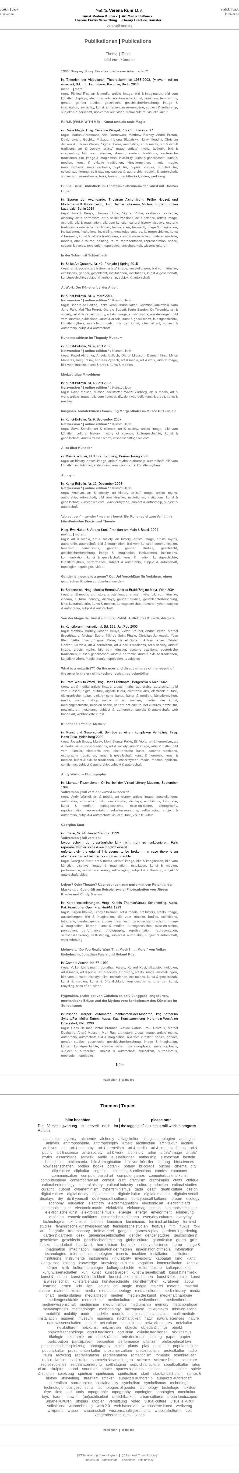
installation (138, 865)
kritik (65, 1268)
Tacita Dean (108, 305)
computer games (131, 1175)
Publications (136, 41)
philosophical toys (177, 1341)
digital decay (77, 1194)
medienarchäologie (176, 1295)
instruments (98, 1258)
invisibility (87, 107)
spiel (168, 1369)
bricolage (147, 1166)
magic (159, 162)
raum (114, 241)
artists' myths (138, 148)
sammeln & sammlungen (112, 1360)
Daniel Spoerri (129, 640)
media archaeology (115, 1291)
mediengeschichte (74, 705)
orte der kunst (127, 323)
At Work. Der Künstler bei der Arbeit (89, 287)
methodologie (83, 1309)
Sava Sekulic (81, 428)
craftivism (137, 1180)
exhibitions (69, 273)
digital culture (93, 691)
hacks (45, 1245)
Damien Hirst (157, 355)
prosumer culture (118, 1350)
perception (69, 930)
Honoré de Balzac (83, 305)
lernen (66, 1286)
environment (161, 1212)
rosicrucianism (54, 1360)
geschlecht (113, 102)
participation (58, 1341)
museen (67, 1318)
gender (66, 102)
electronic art (152, 1203)
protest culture (148, 1350)
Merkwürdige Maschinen (80, 374)
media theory (96, 1295)
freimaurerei (104, 1231)
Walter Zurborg (135, 392)
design (192, 1189)
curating (48, 1189)
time (58, 1392)
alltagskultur (128, 1139)
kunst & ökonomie (172, 1277)
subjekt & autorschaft (76, 112)
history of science (118, 433)
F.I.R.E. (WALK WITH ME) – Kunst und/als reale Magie (103, 122)
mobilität (53, 1314)
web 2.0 (103, 1406)
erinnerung (185, 1212)
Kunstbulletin (121, 300)
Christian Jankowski (154, 305)
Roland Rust (136, 967)
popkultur (120, 167)
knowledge (88, 1263)
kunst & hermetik (122, 654)
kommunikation (72, 557)
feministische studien (130, 1226)
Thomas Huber (107, 213)
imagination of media (153, 1249)
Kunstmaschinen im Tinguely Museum (91, 338)
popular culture (142, 167)
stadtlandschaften (168, 1373)
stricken (108, 1378)
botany (129, 1166)
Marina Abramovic (85, 135)
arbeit (127, 1143)
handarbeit (63, 1245)
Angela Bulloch (107, 355)
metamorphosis (98, 167)
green (181, 1240)
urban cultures (151, 1397)
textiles (189, 1387)
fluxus (185, 1226)
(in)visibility (121, 1258)
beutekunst (54, 1162)
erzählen (56, 1217)
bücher (164, 1166)
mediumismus (114, 1304)
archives (50, 1148)
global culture (137, 1240)
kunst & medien (108, 107)
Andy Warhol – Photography (83, 774)
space (172, 241)
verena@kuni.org (119, 25)
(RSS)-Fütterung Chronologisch (97, 1455)
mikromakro (158, 1309)
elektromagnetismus (143, 1208)
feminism (151, 98)
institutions (88, 231)
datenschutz (109, 1460)
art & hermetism (87, 218)
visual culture (136, 112)
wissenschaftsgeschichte (131, 438)
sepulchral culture (145, 1364)
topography (121, 1392)
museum (85, 1318)
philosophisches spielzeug (63, 1346)
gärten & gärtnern (57, 1235)
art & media (100, 93)
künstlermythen (138, 162)
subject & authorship (161, 107)
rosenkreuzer (185, 1355)
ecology (192, 1199)
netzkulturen (70, 709)
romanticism (141, 1355)
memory (161, 1304)
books (98, 1166)
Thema (111, 54)
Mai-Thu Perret (89, 309)
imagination (79, 1249)
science (143, 1360)
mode (85, 1314)
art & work (80, 314)
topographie (98, 1392)
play (145, 1346)
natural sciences (170, 1318)
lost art (103, 1286)
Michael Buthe (93, 635)
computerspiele (53, 1180)
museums (105, 1318)
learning (49, 1286)
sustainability (107, 1383)
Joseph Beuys (82, 213)
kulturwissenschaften (59, 1272)
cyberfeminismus (116, 1189)
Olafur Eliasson (132, 355)
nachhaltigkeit (128, 1318)
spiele (182, 1369)
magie (172, 162)
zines (140, 1415)
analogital (187, 1139)
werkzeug (158, 176)
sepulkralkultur (176, 1364)
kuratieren (171, 1281)
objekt (177, 1327)
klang (191, 1258)
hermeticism (121, 227)
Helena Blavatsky (124, 139)
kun (84, 1272)
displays (81, 98)
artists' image (122, 93)
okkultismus (181, 1332)
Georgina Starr (72, 825)
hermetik (138, 227)
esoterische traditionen (93, 227)
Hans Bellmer (81, 1028)
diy (120, 396)
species (154, 1369)
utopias (82, 1401)
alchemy (67, 218)
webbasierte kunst (90, 714)
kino (64, 603)
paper (171, 1337)
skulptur (56, 1369)
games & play (147, 1231)
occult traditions (100, 1332)
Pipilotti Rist (80, 93)
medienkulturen (121, 1300)
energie (125, 1212)
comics (161, 1171)
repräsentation (131, 241)
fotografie (170, 801)
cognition (101, 1171)
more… (80, 89)
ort (90, 1337)
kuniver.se (7, 14)
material (173, 1286)
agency (70, 1139)
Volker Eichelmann (84, 967)
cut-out (64, 1189)
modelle (171, 236)
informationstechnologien (91, 1254)
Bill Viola (80, 645)
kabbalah (163, 1258)
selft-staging (100, 171)
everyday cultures (157, 1217)
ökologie (56, 1337)
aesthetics (130, 144)
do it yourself (133, 396)
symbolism (131, 1383)
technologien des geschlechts (68, 1387)
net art (119, 705)
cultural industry (87, 599)
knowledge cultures (128, 231)
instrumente (75, 1258)
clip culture (61, 1171)
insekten (139, 1254)
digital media (103, 1194)
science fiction (166, 1360)
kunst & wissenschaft (135, 236)
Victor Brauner (132, 631)
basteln (189, 1157)
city (193, 1166)
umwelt (72, 1397)
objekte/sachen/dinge (65, 1332)
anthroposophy (105, 1143)
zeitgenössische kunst (113, 1415)
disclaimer (128, 1460)
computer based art (97, 1175)
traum (112, 176)
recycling (67, 986)
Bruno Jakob (128, 305)
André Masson (88, 1032)
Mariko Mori (102, 741)
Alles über (76, 448)
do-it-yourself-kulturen (149, 1199)
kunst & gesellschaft (150, 158)
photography (167, 805)
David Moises (81, 392)
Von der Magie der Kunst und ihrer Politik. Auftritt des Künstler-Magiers (118, 618)
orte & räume (84, 241)
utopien (98, 1401)
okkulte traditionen (152, 1332)
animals (52, 1143)
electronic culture (164, 691)
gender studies (88, 102)
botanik (113, 1166)
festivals (158, 1226)
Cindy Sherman (106, 912)
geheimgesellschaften (107, 1235)
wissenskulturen (155, 245)
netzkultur (170, 705)
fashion (97, 1222)
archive (187, 1143)
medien (135, 700)
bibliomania (77, 1162)
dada (139, 1189)
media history (86, 700)
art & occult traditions (117, 218)
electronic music (88, 1208)
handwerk (84, 1245)
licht (78, 1286)
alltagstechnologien (162, 967)
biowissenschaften (58, 1166)
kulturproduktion (179, 1268)
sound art (90, 1369)
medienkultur (93, 1300)
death (152, 1189)
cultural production (152, 1185)
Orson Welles (89, 144)
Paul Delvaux (155, 1028)
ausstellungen (139, 268)
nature (193, 1318)
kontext (192, 1263)
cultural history (140, 222)
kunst (96, 1272)
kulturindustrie (79, 603)
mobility (70, 1314)
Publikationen (100, 41)
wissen (73, 1410)
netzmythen (111, 1327)
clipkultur (81, 1171)
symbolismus (155, 1383)
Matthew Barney (141, 135)
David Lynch (70, 139)
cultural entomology (58, 1185)
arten (152, 1152)
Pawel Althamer (82, 355)
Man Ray (108, 1032)
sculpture (189, 1360)
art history (98, 268)
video (120, 112)
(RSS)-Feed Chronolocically (140, 1455)
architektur (168, 1143)
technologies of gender (116, 1387)
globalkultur (162, 1240)
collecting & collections (132, 1171)
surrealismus (87, 176)
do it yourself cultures (109, 1199)
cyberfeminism (86, 1189)
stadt (145, 1373)
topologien (94, 245)
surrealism (69, 176)
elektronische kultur (76, 695)
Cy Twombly (159, 309)
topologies (112, 245)
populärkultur (167, 167)
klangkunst (50, 1263)
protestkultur (174, 1350)
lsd (115, 1286)
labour (188, 1281)
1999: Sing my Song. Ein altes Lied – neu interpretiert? (104, 71)
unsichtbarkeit (104, 112)
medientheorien (179, 1300)
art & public (88, 972)
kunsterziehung (85, 1281)
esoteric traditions (143, 153)
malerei (157, 236)
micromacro (134, 1309)
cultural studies (184, 1185)
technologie (180, 1383)
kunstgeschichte (73, 277)
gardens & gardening (179, 1231)
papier (185, 1337)
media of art (113, 700)
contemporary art (84, 1180)
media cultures (147, 1291)
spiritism (171, 760)
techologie (170, 1387)
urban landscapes (182, 1397)
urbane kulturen (59, 1401)
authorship (137, 461)
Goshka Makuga (96, 139)
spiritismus (69, 764)
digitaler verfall (186, 1194)
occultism (125, 1332)
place (119, 1346)
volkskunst (56, 1406)
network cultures (158, 1323)
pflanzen (150, 1341)
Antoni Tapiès (153, 640)
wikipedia (55, 1410)
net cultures (152, 705)
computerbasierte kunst (168, 1175)
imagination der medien (112, 1249)
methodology (110, 1309)
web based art (125, 1406)
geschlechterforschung (142, 102)
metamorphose (72, 167)
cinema (66, 599)
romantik (162, 1355)
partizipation (82, 1341)
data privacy (145, 1460)
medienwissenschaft (59, 1304)
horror (177, 1245)
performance (96, 562)
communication (166, 543)
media (65, 700)
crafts (177, 1180)
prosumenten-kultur (84, 1350)
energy (141, 1212)
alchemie (170, 213)
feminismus (168, 98)
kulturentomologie (88, 1268)
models (66, 241)
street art (90, 1378)
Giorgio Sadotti (114, 309)
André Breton (166, 135)
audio (102, 1157)
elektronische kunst (127, 98)
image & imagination (101, 158)
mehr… (66, 89)
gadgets (124, 1231)
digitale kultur (115, 691)
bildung (164, 1162)
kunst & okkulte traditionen (100, 162)
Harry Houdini (151, 139)
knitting (69, 1263)
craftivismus (159, 1180)
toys (45, 1397)
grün (193, 1240)
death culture (171, 1189)
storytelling (70, 1378)
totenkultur (186, 1392)
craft (121, 1180)
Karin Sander (138, 309)
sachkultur (79, 1360)
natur (148, 1318)
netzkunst (89, 709)
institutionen (70, 231)
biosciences (184, 1162)
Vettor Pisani (81, 640)
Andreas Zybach (107, 360)
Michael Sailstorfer (108, 392)
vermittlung (118, 1401)
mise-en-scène (133, 107)
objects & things (154, 1327)
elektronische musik (97, 1212)
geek (80, 1235)
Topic (126, 54)
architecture (145, 1143)
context (108, 1180)
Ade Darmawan (114, 135)
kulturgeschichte (156, 231)
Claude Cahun (131, 1028)
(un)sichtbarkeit (95, 1397)
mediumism (89, 1304)
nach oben (110, 1079)
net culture (133, 705)
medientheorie (150, 1300)
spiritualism (127, 1373)
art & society (89, 148)
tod (69, 1392)
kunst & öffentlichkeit (106, 981)
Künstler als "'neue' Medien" (83, 724)
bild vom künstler (119, 60)
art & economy (82, 1148)
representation (155, 241)
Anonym (67, 475)
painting (102, 241)
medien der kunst (161, 700)
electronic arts (100, 98)
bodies (153, 916)
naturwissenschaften (64, 1323)
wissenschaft (94, 1410)
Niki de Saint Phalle (121, 635)
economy (56, 1203)
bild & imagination (148, 93)
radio (192, 1350)
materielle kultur (67, 1291)
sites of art (151, 323)
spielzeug (66, 1373)
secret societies (53, 1364)
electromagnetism (123, 1203)
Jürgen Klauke (81, 912)
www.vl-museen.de (116, 792)
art (63, 1148)
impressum (92, 1460)
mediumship (140, 1304)
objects (131, 1327)
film (81, 158)
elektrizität (114, 1208)
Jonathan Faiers (113, 967)
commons (179, 1171)
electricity (96, 1203)
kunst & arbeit (109, 319)
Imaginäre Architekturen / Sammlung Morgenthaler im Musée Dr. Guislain (118, 411)
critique (192, 1180)
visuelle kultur (158, 112)
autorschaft (155, 461)
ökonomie (75, 1337)
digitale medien (157, 1194)
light (89, 1286)
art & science (145, 218)
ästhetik (158, 148)
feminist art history (164, 1222)
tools (102, 176)
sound (73, 1369)
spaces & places (73, 245)
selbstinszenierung (75, 171)
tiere (47, 1392)
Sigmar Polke (111, 144)
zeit (189, 1410)
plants (133, 1346)
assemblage (66, 1157)
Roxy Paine (84, 360)
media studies (69, 1295)
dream (120, 153)
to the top (128, 1079)
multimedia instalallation (148, 1314)
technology (149, 1387)
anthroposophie (76, 1143)
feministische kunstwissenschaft (82, 1226)
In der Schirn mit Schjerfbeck (84, 255)
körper (90, 926)
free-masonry (79, 1231)
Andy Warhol (81, 796)
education (76, 1203)
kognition (145, 1263)
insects (122, 1254)
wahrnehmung (71, 940)
